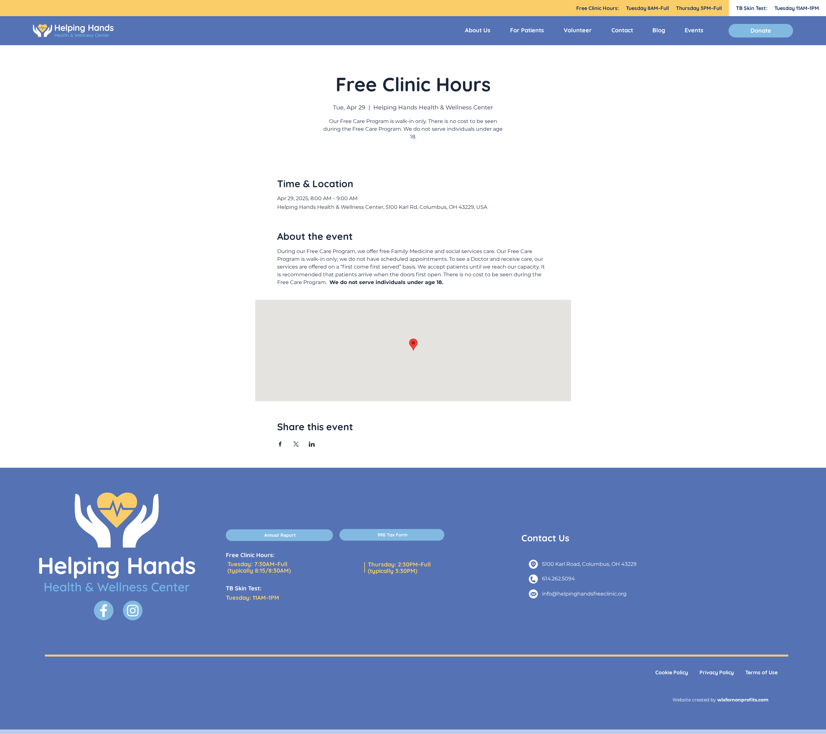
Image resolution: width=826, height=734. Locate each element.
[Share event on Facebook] (280, 444)
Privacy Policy (717, 672)
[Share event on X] (296, 444)
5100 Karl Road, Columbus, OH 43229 (589, 564)
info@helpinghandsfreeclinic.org (584, 594)
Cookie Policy (671, 672)
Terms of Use (761, 672)
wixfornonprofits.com (743, 700)
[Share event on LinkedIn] (312, 444)
